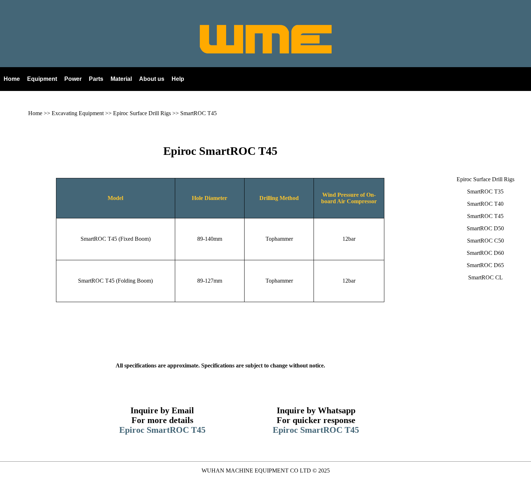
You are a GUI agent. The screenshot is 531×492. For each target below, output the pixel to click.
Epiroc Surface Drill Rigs (142, 113)
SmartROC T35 (485, 191)
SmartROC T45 (198, 113)
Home (35, 113)
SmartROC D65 (485, 265)
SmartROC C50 (485, 241)
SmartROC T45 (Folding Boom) (115, 281)
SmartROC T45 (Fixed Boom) (116, 239)
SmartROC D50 (485, 228)
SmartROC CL (485, 277)
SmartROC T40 (485, 204)
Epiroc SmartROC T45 (220, 150)
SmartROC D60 (485, 253)
